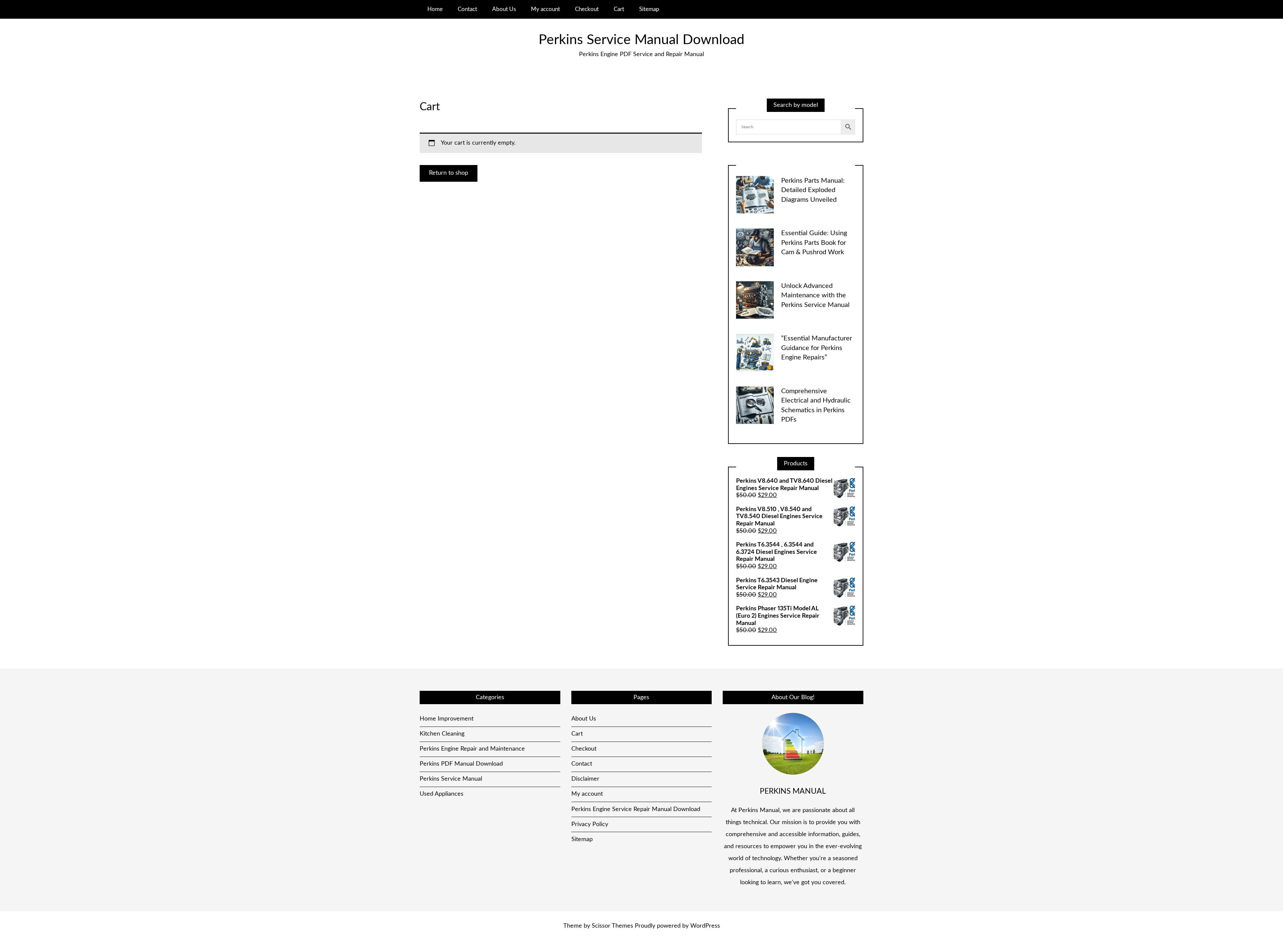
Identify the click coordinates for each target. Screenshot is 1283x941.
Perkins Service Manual (451, 779)
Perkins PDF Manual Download (461, 764)
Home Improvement (446, 719)
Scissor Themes (612, 926)
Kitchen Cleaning (442, 734)
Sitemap (649, 9)
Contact (467, 9)
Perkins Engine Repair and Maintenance (472, 749)
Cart (619, 9)
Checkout (587, 9)
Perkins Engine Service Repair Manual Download (635, 809)
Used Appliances (441, 794)
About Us (504, 9)
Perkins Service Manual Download (641, 40)
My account (545, 9)
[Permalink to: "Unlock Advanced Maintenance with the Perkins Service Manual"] (755, 300)
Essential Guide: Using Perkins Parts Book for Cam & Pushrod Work (814, 243)
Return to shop (448, 173)
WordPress (705, 926)
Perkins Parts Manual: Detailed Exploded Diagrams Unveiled (813, 190)
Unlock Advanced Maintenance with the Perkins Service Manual (815, 295)
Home (435, 9)
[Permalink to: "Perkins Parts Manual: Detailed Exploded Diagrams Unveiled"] (755, 195)
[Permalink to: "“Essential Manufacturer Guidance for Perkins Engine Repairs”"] (755, 352)
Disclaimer (585, 779)
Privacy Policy (589, 824)
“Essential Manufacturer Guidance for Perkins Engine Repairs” (816, 348)
